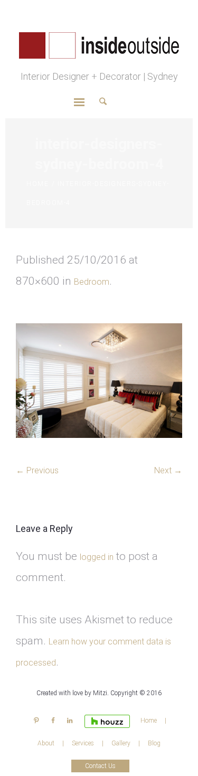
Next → (168, 470)
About (45, 743)
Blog (154, 743)
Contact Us (100, 766)
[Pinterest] (36, 720)
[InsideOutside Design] (99, 45)
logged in (97, 557)
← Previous (37, 470)
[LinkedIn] (69, 720)
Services (83, 743)
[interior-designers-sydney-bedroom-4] (99, 380)
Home (37, 184)
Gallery (120, 743)
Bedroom (91, 282)
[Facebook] (53, 720)
